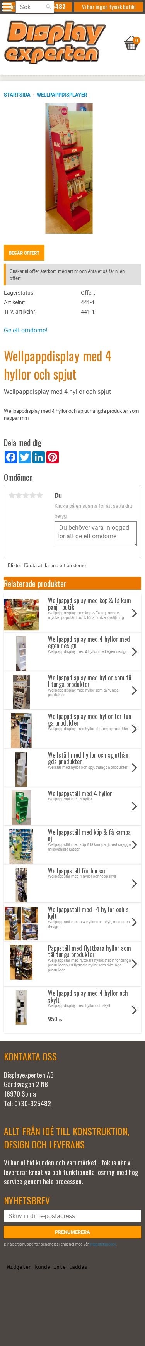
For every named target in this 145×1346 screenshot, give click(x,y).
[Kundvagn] (70, 33)
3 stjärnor (25, 495)
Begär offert (24, 252)
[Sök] (48, 7)
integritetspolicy (102, 1244)
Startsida (17, 94)
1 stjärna (11, 495)
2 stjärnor (18, 495)
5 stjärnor (39, 495)
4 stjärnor (32, 495)
